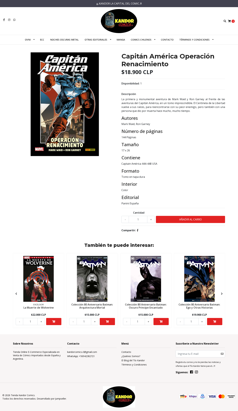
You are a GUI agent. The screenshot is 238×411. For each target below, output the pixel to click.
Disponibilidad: (130, 83)
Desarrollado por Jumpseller (51, 398)
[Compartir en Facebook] (137, 230)
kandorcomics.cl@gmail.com (82, 351)
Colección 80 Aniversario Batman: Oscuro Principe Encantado (146, 306)
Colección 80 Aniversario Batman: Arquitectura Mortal (92, 306)
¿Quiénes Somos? (130, 356)
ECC (42, 39)
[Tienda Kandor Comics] (119, 21)
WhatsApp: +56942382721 (81, 356)
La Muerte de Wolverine (38, 307)
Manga (121, 39)
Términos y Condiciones (194, 39)
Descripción (128, 94)
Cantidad (138, 212)
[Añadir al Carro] (53, 321)
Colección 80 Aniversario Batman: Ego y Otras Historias (199, 306)
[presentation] (16, 293)
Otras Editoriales (96, 39)
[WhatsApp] (14, 20)
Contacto (167, 39)
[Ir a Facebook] (4, 20)
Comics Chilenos (141, 39)
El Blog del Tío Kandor (133, 360)
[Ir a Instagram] (9, 20)
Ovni (28, 39)
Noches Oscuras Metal (64, 39)
